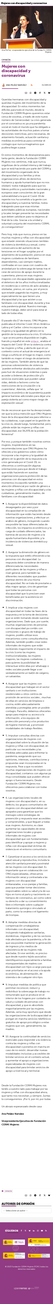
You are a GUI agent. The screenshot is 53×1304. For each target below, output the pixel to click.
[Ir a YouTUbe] (42, 1231)
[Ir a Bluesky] (30, 1231)
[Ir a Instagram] (38, 1231)
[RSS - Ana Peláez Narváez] (32, 85)
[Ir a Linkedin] (34, 1231)
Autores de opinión (18, 1203)
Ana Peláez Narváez (16, 85)
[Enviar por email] (26, 92)
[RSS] (46, 1231)
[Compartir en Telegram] (35, 92)
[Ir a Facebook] (21, 1231)
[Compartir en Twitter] (44, 92)
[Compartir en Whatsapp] (30, 92)
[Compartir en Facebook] (40, 92)
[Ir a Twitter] (25, 1231)
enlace (35, 341)
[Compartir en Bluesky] (49, 92)
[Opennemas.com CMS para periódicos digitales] (26, 1288)
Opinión (6, 60)
